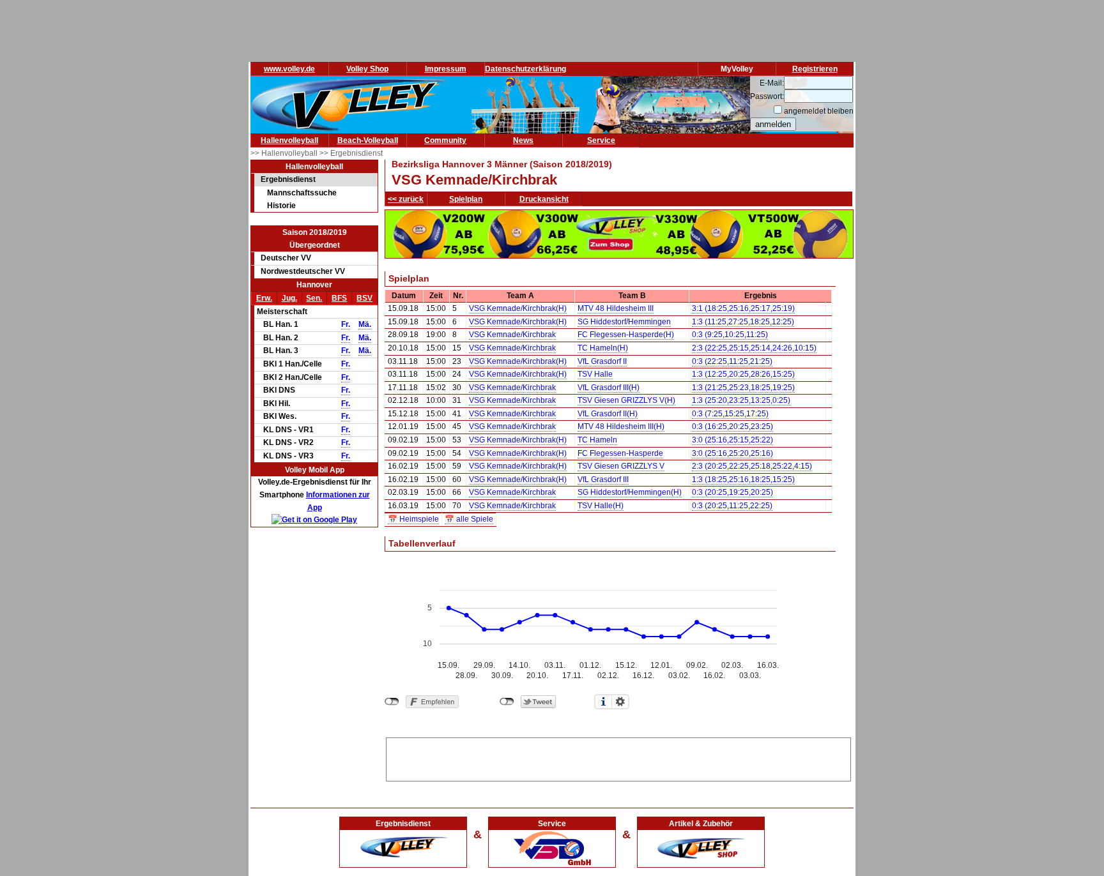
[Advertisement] (618, 757)
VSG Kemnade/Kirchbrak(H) (518, 308)
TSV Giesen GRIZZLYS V (621, 466)
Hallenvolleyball (289, 140)
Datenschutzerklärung (525, 68)
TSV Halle (595, 374)
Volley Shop (367, 68)
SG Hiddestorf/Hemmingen (624, 321)
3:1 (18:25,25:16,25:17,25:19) (743, 308)
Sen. (314, 298)
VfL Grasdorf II (602, 361)
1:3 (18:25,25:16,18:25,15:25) (743, 479)
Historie (281, 205)
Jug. (289, 298)
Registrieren (815, 68)
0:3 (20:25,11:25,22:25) (732, 505)
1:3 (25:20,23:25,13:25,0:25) (741, 400)
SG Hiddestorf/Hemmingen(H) (630, 492)
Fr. (345, 324)
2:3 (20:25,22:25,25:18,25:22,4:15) (752, 466)
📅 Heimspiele (413, 519)
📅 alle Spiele (469, 519)
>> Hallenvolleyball (284, 153)
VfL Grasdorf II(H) (608, 413)
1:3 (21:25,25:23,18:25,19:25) (743, 387)
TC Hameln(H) (603, 348)
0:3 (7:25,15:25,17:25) (730, 413)
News (523, 140)
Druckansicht (544, 199)
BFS (339, 298)
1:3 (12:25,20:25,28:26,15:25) (743, 374)
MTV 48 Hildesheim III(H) (621, 426)
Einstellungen (620, 701)
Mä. (364, 324)
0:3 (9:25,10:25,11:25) (730, 334)
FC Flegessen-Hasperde (620, 453)
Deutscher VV (286, 257)
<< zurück (406, 199)
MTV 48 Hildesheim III (616, 308)
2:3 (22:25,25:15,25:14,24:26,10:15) (754, 348)
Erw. (264, 298)
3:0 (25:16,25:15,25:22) (732, 439)
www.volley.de (289, 68)
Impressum (445, 68)
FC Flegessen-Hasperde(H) (626, 334)
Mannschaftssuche (302, 192)
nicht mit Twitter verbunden (507, 702)
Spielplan (465, 199)
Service (601, 140)
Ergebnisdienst (288, 179)
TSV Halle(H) (601, 505)
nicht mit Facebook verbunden (392, 702)
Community (445, 140)
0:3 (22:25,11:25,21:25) (732, 361)
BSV (364, 298)
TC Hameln (597, 439)
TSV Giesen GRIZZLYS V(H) (626, 400)
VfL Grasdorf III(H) (609, 387)
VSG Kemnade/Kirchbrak (512, 334)
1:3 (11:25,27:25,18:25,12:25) (743, 321)
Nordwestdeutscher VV (303, 271)
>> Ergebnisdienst (351, 153)
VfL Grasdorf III (603, 479)
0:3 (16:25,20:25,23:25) (732, 426)
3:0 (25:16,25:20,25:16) (732, 453)
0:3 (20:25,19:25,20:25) (732, 492)
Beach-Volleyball (367, 140)
